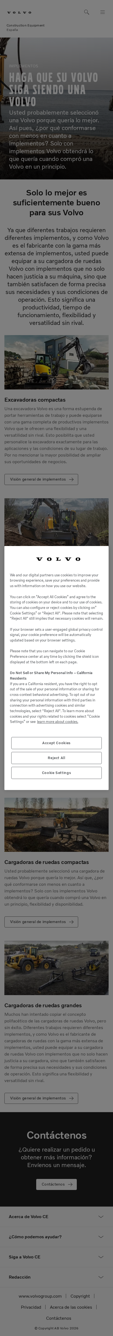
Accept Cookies (56, 743)
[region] (56, 668)
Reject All (56, 758)
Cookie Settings (56, 773)
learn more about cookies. (57, 722)
